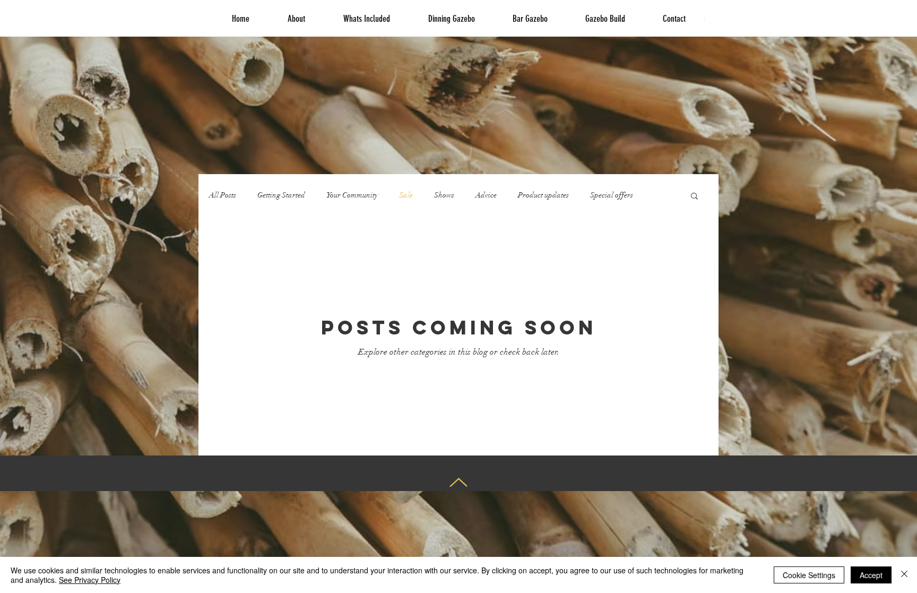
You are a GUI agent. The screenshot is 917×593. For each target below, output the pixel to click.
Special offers (611, 195)
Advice (486, 195)
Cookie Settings (809, 575)
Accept (871, 575)
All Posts (222, 195)
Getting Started (281, 195)
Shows (444, 195)
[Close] (904, 575)
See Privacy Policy (89, 579)
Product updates (543, 195)
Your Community (352, 195)
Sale (406, 195)
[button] (694, 196)
